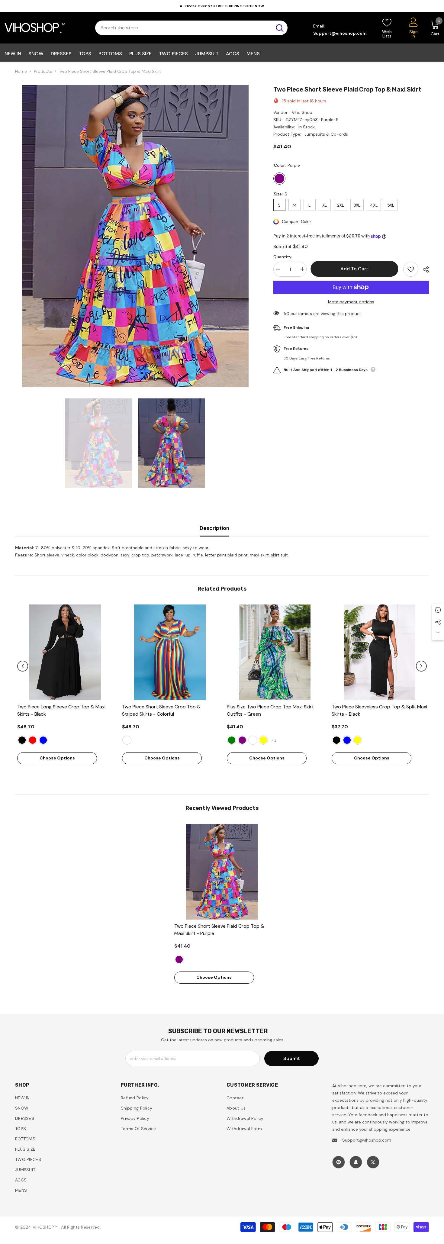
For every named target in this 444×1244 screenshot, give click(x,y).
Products (43, 71)
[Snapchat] (355, 1162)
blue (43, 740)
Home (21, 71)
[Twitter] (373, 1162)
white (252, 740)
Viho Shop (302, 112)
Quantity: (282, 256)
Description (214, 528)
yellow (263, 740)
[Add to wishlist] (410, 269)
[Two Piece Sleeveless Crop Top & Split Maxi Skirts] (379, 652)
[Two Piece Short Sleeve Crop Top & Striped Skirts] (170, 652)
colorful (126, 740)
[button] (22, 666)
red (32, 740)
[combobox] (183, 28)
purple (242, 740)
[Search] (191, 28)
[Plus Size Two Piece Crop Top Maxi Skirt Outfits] (275, 652)
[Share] (423, 269)
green (231, 740)
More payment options (351, 302)
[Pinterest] (338, 1162)
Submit (291, 1058)
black (22, 740)
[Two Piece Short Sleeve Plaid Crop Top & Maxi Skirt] (222, 872)
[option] (135, 236)
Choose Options (57, 758)
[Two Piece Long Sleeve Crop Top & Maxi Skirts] (65, 652)
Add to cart (355, 269)
